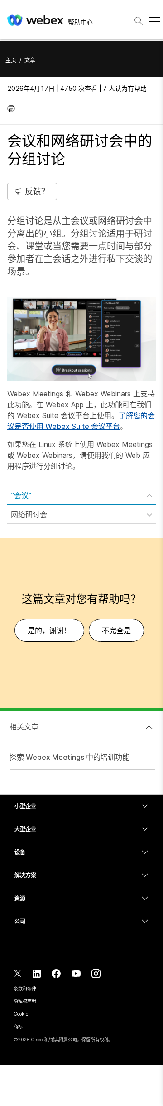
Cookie (21, 1014)
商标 (18, 1026)
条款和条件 (25, 988)
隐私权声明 (25, 1001)
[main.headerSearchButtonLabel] (138, 17)
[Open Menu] (154, 19)
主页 (10, 60)
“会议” (21, 495)
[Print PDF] (13, 108)
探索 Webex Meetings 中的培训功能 (69, 757)
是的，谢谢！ (49, 630)
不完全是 (116, 630)
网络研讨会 (29, 514)
